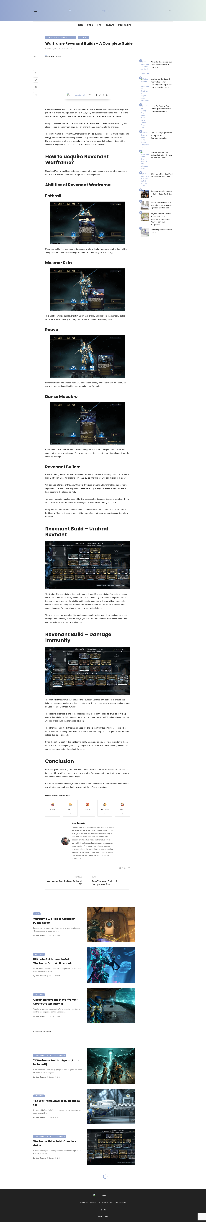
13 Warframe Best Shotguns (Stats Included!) (56, 1062)
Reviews (110, 25)
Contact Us (95, 1202)
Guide (90, 25)
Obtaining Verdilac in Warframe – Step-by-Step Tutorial (55, 1002)
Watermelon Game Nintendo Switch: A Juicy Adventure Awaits (161, 155)
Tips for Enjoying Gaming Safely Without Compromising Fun (161, 135)
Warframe (83, 38)
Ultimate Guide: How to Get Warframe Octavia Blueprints (52, 961)
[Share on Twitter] (35, 80)
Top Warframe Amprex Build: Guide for (56, 1103)
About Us (84, 1202)
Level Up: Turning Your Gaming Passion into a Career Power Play (161, 108)
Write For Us (120, 1202)
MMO (99, 25)
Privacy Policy (107, 1202)
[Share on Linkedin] (35, 95)
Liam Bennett (80, 95)
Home (80, 25)
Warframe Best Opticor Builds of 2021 (64, 883)
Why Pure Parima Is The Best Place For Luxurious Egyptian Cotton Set (161, 205)
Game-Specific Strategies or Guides (60, 38)
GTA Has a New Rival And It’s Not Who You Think (162, 175)
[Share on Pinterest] (35, 87)
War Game (104, 1217)
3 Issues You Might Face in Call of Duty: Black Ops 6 (161, 194)
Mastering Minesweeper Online (161, 231)
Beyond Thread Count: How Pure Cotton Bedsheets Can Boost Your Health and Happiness (161, 219)
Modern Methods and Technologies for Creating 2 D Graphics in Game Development (161, 83)
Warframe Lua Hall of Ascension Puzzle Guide (54, 921)
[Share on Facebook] (35, 73)
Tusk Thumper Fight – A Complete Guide (104, 883)
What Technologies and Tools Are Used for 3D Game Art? (161, 64)
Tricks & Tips (124, 25)
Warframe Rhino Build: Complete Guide (54, 1143)
